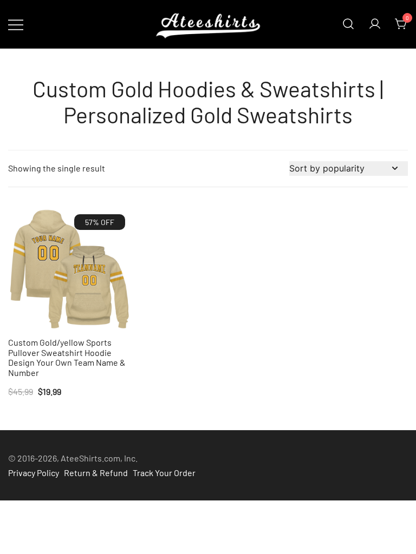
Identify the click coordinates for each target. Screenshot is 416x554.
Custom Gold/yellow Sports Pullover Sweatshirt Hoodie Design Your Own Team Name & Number (67, 357)
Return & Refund (96, 472)
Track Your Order (164, 472)
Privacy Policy (33, 472)
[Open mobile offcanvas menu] (15, 24)
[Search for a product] (348, 24)
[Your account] (374, 24)
